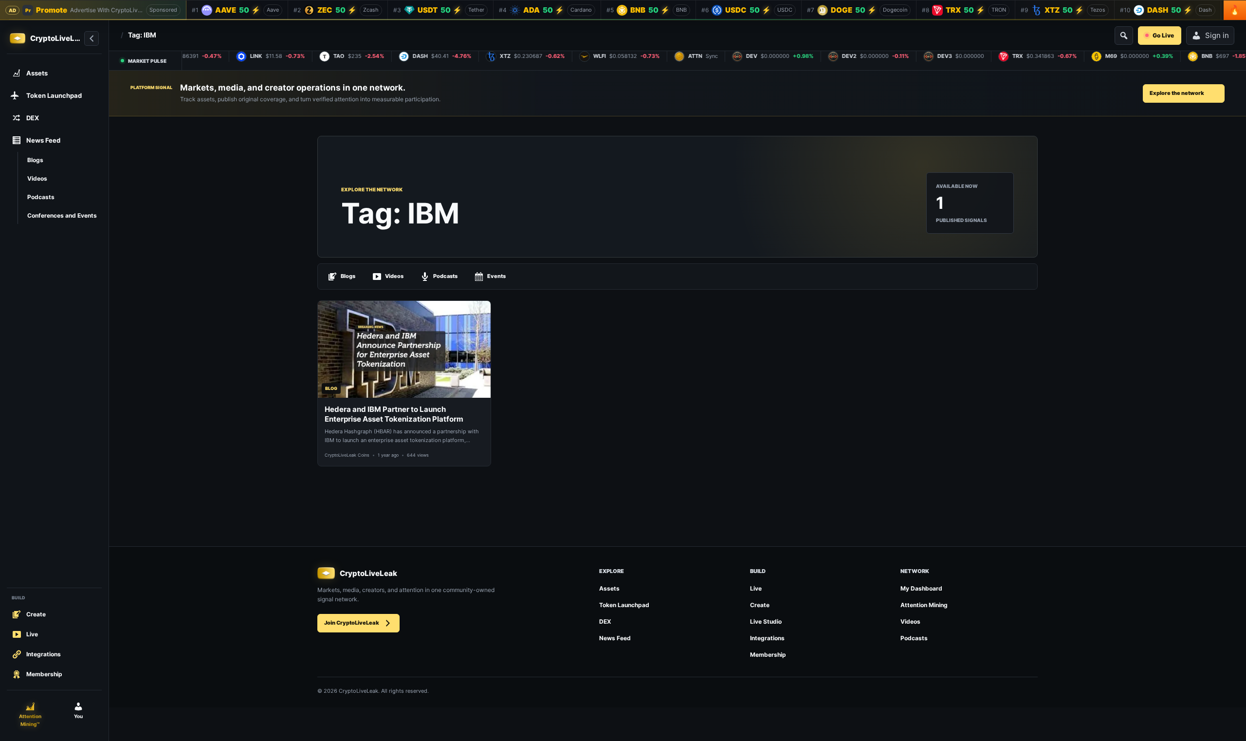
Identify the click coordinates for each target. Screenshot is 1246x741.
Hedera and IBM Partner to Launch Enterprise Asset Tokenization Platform (394, 414)
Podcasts (445, 276)
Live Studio (766, 621)
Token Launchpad (624, 605)
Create (760, 605)
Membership (768, 654)
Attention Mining (924, 605)
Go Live (1163, 35)
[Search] (1124, 35)
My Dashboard (921, 588)
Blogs (348, 276)
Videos (394, 276)
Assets (609, 588)
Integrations (767, 638)
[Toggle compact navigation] (91, 38)
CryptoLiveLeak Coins (347, 455)
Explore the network (1177, 93)
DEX (605, 621)
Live (756, 588)
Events (496, 276)
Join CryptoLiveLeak (351, 622)
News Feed (615, 638)
